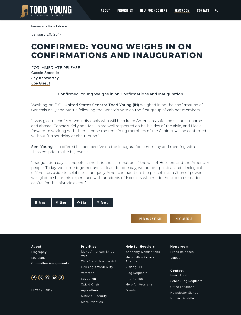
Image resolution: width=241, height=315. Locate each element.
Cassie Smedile (45, 73)
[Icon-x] (40, 277)
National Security (94, 296)
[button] (41, 202)
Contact (177, 270)
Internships (134, 278)
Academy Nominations (143, 252)
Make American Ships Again (97, 253)
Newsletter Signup (184, 292)
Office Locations (182, 287)
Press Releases (57, 26)
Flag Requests (137, 273)
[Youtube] (54, 277)
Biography (39, 252)
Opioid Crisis (90, 284)
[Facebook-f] (34, 277)
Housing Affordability (97, 267)
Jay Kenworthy (45, 78)
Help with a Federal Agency (140, 259)
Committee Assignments (50, 263)
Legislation (39, 257)
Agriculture (89, 290)
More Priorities (92, 302)
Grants (131, 290)
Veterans (88, 273)
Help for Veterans (139, 284)
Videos (175, 257)
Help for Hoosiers (140, 246)
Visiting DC (134, 267)
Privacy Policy (41, 290)
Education (88, 278)
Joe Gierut (40, 83)
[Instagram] (47, 277)
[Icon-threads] (61, 277)
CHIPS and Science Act (98, 261)
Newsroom (37, 26)
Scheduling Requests (186, 281)
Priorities (89, 246)
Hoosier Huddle (182, 298)
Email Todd (178, 275)
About (36, 246)
